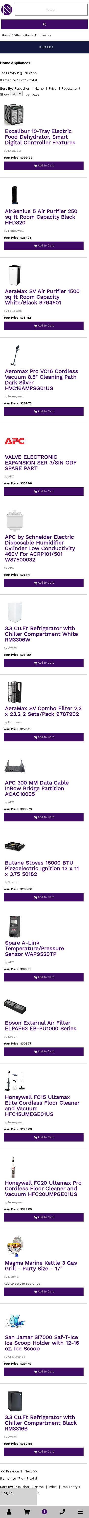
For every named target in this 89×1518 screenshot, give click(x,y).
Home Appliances (38, 35)
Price (53, 88)
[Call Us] (62, 1512)
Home (6, 35)
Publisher (22, 88)
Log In (7, 1493)
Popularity (70, 88)
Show (4, 94)
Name (39, 88)
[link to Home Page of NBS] (6, 14)
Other (18, 35)
